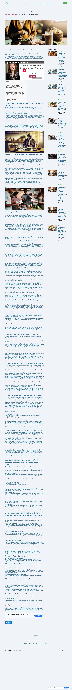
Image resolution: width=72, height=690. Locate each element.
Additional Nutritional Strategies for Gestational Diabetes (16, 94)
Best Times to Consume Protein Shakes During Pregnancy (15, 88)
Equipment (24, 3)
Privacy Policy (45, 643)
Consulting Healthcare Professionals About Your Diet (14, 92)
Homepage (26, 643)
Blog (30, 643)
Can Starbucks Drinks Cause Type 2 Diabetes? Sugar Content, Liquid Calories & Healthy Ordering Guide (62, 230)
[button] (6, 622)
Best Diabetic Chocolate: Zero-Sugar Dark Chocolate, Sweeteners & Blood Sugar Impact (62, 175)
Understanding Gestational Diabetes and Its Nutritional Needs (16, 82)
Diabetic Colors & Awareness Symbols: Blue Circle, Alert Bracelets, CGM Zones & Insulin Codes (62, 107)
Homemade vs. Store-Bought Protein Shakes (13, 86)
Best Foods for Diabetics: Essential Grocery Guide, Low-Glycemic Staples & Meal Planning (62, 123)
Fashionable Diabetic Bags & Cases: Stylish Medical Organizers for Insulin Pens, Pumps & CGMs (62, 159)
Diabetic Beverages (14, 14)
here (6, 605)
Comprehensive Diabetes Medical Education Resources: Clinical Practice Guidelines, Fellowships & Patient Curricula (62, 194)
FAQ (36, 643)
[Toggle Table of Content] (25, 81)
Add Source (66, 687)
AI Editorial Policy (36, 658)
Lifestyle (32, 3)
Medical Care (36, 3)
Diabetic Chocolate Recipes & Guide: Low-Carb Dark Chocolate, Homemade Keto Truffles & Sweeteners (62, 141)
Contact (40, 643)
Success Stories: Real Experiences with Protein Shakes (15, 93)
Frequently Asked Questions (11, 99)
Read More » (60, 66)
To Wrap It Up (9, 100)
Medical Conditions (43, 3)
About (52, 3)
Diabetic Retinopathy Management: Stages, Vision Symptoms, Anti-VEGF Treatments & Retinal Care (62, 89)
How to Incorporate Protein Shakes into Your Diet (14, 87)
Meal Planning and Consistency (12, 98)
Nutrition (48, 3)
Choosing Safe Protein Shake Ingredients (12, 85)
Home (20, 3)
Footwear (28, 3)
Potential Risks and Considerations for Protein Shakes (14, 91)
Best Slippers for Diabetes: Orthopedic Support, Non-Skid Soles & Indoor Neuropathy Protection (62, 56)
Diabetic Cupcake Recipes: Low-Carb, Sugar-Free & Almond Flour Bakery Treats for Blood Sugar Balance (62, 213)
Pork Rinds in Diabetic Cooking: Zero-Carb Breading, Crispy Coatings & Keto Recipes (62, 73)
